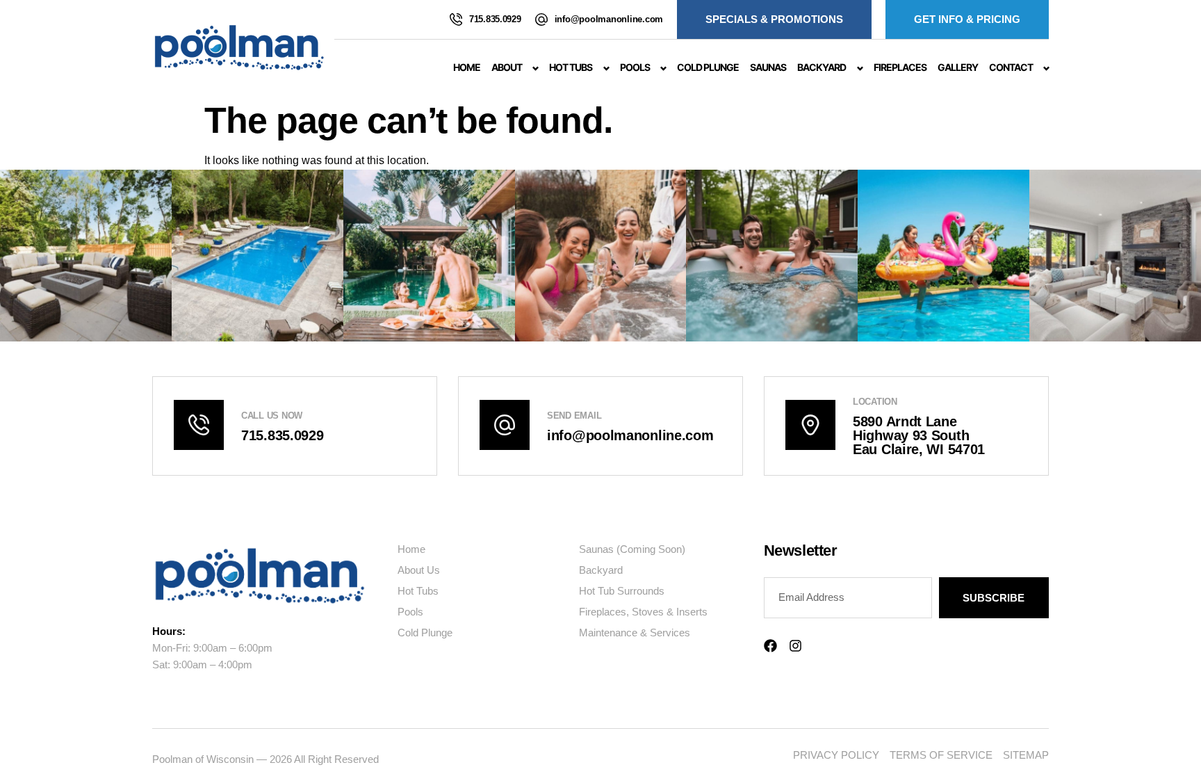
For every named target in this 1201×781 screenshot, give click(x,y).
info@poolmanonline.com (609, 19)
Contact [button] (1011, 67)
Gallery (958, 67)
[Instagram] (795, 645)
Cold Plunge (708, 67)
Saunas (768, 67)
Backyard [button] (821, 67)
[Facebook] (770, 645)
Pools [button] (635, 67)
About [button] (506, 67)
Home (466, 67)
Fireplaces (900, 67)
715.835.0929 (495, 19)
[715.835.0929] (456, 19)
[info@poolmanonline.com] (541, 19)
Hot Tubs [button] (570, 67)
